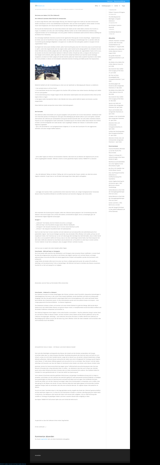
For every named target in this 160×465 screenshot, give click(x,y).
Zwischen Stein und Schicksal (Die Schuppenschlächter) (115, 125)
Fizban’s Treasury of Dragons (117, 12)
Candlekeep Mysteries (115, 32)
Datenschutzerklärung (119, 1)
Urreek (118, 205)
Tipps (123, 6)
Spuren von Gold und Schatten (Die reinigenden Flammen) (116, 105)
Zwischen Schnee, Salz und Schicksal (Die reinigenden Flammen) (116, 140)
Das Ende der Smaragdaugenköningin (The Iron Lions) (116, 192)
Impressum (109, 1)
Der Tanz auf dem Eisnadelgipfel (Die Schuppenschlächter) (115, 77)
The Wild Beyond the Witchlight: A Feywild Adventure (114, 19)
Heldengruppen (106, 6)
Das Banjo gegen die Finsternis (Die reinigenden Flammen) (116, 86)
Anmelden (38, 455)
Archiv (116, 6)
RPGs (96, 6)
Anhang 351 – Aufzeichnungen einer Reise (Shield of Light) (116, 157)
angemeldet (44, 439)
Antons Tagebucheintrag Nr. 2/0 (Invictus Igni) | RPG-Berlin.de (116, 183)
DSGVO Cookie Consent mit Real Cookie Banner (13, 464)
